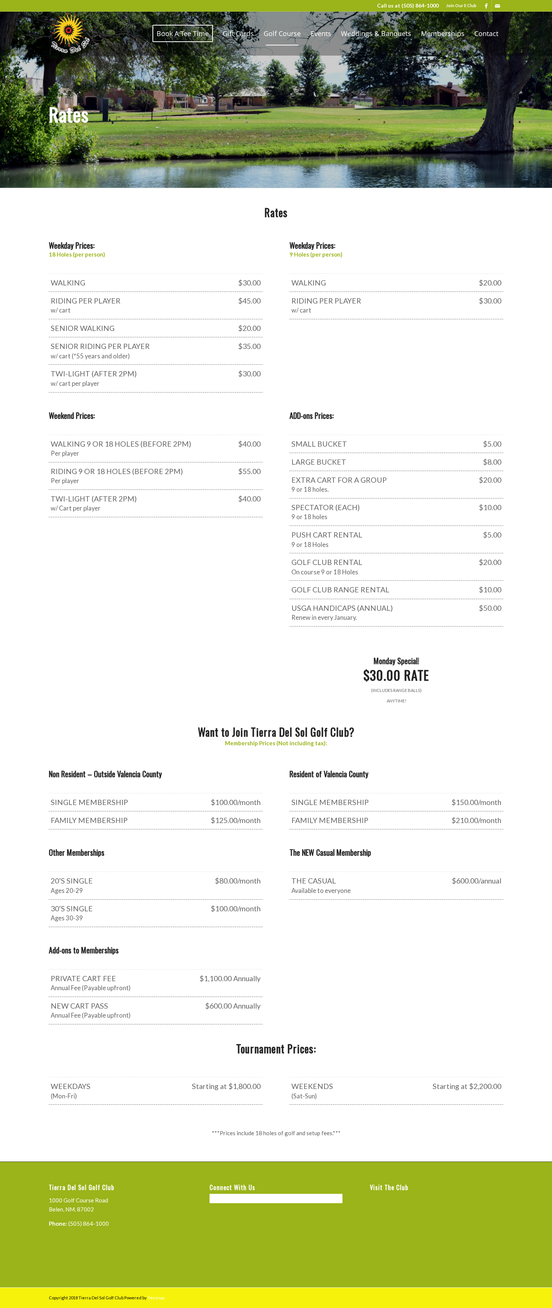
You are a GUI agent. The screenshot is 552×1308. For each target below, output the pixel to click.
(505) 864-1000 (420, 5)
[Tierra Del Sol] (69, 33)
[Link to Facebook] (486, 5)
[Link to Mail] (497, 5)
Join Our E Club (461, 5)
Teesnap (156, 1297)
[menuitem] (459, 6)
